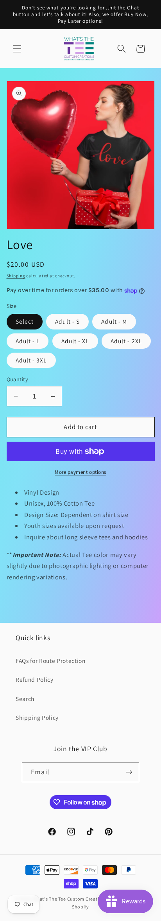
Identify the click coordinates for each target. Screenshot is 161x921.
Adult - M (114, 321)
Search (25, 699)
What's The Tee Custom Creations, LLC (75, 899)
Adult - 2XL (126, 341)
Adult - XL (75, 341)
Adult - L (28, 341)
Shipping (16, 275)
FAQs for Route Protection (51, 660)
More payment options (80, 472)
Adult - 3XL (31, 360)
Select (25, 321)
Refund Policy (35, 679)
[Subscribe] (129, 772)
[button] (17, 48)
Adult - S (67, 321)
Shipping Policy (37, 717)
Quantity (18, 379)
